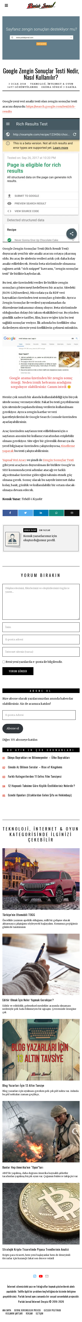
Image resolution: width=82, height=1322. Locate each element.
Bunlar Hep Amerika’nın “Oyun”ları (22, 1167)
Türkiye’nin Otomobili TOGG (18, 914)
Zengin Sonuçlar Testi (58, 460)
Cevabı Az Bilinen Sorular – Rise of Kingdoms (35, 767)
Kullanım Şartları (14, 1313)
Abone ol (13, 728)
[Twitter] (25, 513)
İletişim (39, 1313)
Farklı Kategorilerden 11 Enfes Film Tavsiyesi (35, 776)
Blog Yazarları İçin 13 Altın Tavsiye (23, 1085)
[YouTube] (41, 1276)
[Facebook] (10, 513)
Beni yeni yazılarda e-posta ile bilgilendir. (34, 662)
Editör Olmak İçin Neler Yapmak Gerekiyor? (28, 1000)
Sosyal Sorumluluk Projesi (27, 1310)
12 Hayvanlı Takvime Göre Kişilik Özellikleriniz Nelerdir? (41, 785)
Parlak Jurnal (24, 1301)
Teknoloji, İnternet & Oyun (51, 83)
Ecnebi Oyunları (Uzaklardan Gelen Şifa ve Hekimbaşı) (39, 795)
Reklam (29, 1313)
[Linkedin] (40, 513)
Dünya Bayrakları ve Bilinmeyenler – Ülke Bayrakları (39, 757)
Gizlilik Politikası (52, 1310)
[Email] (71, 513)
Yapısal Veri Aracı (14, 460)
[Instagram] (34, 1276)
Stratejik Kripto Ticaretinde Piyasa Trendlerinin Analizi (35, 1249)
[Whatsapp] (56, 513)
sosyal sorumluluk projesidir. (64, 1296)
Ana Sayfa (6, 1310)
